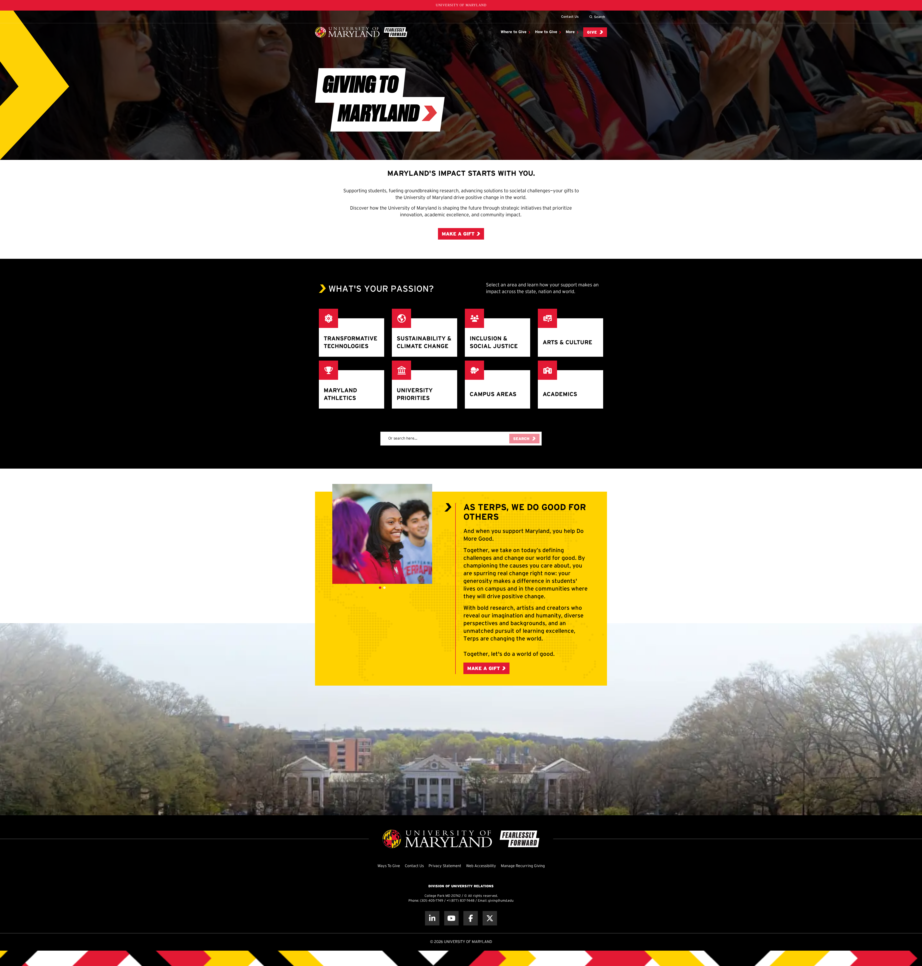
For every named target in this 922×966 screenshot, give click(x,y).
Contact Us (570, 16)
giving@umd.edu (501, 900)
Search (599, 17)
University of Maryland (461, 5)
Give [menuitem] (592, 32)
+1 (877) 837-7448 (460, 900)
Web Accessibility (481, 866)
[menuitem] (515, 32)
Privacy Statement (445, 866)
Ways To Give (388, 866)
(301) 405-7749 (431, 900)
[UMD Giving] (361, 32)
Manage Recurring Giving (523, 866)
